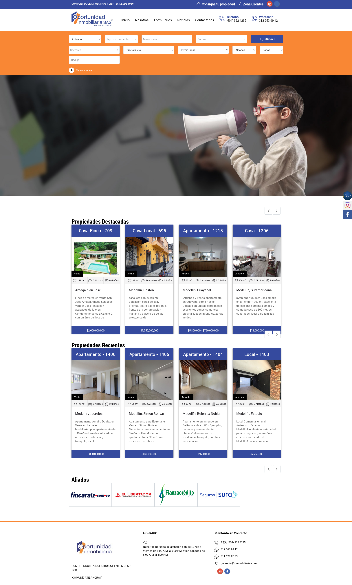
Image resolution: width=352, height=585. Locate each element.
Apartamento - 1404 (203, 354)
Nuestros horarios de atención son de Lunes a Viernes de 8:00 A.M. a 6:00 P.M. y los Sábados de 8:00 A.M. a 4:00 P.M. (174, 550)
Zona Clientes (253, 4)
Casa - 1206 (257, 231)
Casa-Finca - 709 (95, 231)
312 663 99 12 (268, 21)
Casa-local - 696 (149, 231)
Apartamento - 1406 (95, 354)
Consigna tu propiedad (218, 4)
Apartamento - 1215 (203, 231)
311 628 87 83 (229, 556)
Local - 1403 (256, 354)
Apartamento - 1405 (149, 354)
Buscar (269, 39)
